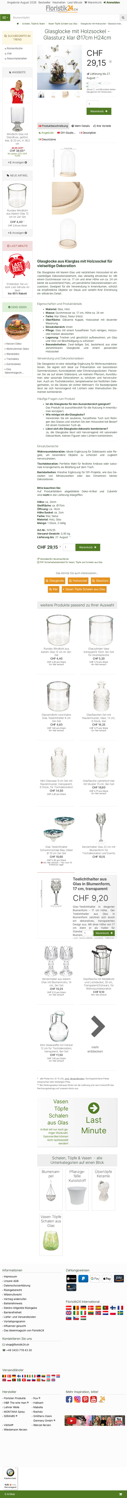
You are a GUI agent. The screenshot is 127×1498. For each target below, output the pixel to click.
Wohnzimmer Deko (17, 348)
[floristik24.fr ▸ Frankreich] (121, 1308)
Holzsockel (79, 580)
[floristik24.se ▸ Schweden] (121, 1313)
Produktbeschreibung (55, 125)
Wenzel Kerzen (42, 1425)
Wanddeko (12, 353)
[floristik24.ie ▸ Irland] (76, 1313)
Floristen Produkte (15, 1398)
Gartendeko (13, 364)
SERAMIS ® (10, 1416)
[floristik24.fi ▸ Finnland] (113, 1308)
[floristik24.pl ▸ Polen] (113, 1313)
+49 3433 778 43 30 (19, 1350)
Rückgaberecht (13, 1290)
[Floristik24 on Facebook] (69, 1399)
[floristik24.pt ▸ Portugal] (106, 1308)
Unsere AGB (11, 1281)
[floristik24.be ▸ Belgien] (76, 1308)
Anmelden (113, 2)
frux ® (36, 1398)
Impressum (10, 1276)
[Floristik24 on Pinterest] (86, 1399)
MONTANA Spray (14, 1411)
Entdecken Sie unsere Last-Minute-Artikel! (17, 288)
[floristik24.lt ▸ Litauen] (91, 1313)
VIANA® (8, 1425)
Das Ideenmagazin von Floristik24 (24, 1330)
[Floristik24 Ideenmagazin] (102, 1399)
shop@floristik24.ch (17, 1344)
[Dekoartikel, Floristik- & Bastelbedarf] (63, 8)
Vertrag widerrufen (15, 1299)
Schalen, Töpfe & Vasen (33, 23)
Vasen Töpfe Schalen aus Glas (62, 23)
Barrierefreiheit (13, 1312)
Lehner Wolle (11, 1407)
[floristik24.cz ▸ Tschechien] (76, 1318)
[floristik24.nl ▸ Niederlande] (106, 1313)
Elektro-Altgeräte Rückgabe (20, 1307)
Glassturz (102, 580)
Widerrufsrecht (13, 1294)
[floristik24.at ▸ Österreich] (69, 1308)
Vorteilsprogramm (14, 1321)
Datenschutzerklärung (17, 1285)
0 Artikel (10, 1494)
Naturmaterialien (16, 58)
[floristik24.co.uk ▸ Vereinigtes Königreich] (69, 1313)
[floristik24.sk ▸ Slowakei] (69, 1318)
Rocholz (38, 1411)
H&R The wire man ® (16, 1402)
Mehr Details (82, 125)
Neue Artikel (19, 175)
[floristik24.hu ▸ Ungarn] (84, 1318)
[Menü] (16, 1469)
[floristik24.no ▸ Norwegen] (98, 1313)
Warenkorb (94, 2)
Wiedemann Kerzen (15, 1429)
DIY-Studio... (68, 132)
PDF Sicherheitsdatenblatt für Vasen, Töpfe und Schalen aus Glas (70, 562)
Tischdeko (12, 358)
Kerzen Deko (14, 343)
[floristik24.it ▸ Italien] (84, 1313)
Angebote (47, 132)
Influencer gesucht (15, 1325)
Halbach (38, 1402)
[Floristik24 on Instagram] (77, 1399)
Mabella (38, 1407)
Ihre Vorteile (103, 125)
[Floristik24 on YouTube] (94, 1399)
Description (89, 132)
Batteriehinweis (13, 1303)
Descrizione (49, 139)
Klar (55, 589)
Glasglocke (56, 580)
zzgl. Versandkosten (74, 1078)
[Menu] (5, 17)
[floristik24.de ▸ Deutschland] (84, 1308)
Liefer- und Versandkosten (20, 1316)
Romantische (14, 48)
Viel (8, 53)
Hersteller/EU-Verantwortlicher (54, 559)
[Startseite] (18, 23)
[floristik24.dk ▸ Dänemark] (91, 1308)
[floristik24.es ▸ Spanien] (98, 1308)
